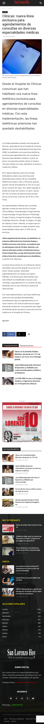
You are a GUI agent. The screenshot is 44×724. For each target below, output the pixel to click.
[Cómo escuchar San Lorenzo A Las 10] (8, 528)
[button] (3, 3)
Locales (10, 8)
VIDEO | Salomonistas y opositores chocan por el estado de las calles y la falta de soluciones (29, 591)
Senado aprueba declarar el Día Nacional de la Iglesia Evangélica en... (27, 502)
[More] (29, 334)
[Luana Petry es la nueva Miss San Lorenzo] (8, 581)
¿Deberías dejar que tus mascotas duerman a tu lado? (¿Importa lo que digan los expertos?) (29, 538)
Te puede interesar (10, 346)
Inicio (4, 8)
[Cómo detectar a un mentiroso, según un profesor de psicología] (8, 551)
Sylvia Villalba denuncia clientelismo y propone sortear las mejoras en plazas (28, 468)
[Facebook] (16, 698)
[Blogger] (11, 698)
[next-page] (7, 389)
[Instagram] (22, 698)
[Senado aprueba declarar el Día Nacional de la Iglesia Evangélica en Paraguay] (8, 503)
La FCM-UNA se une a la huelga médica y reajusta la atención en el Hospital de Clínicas (28, 381)
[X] (27, 698)
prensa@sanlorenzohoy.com (26, 682)
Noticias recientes (26, 346)
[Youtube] (33, 698)
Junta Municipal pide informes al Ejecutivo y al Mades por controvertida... (27, 480)
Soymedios (36, 715)
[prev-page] (3, 389)
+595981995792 (17, 705)
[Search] (41, 3)
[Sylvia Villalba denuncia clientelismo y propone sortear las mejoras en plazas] (8, 469)
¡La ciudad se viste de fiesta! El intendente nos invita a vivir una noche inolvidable (27, 568)
